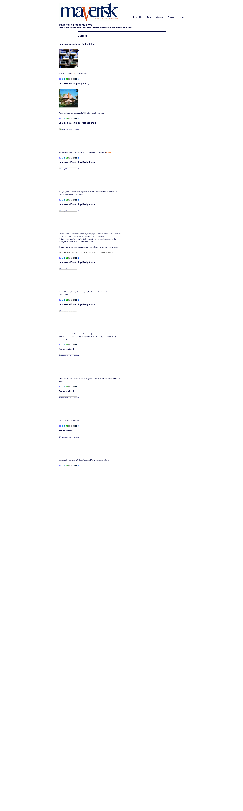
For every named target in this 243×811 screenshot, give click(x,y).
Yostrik (73, 74)
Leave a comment (74, 51)
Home (135, 17)
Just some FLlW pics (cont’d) (74, 83)
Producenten (159, 17)
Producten (171, 17)
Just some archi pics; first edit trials (77, 44)
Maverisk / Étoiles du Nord (75, 24)
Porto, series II (66, 391)
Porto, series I (66, 430)
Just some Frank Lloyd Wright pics (77, 162)
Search (182, 17)
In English (148, 17)
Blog (140, 17)
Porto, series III (66, 348)
